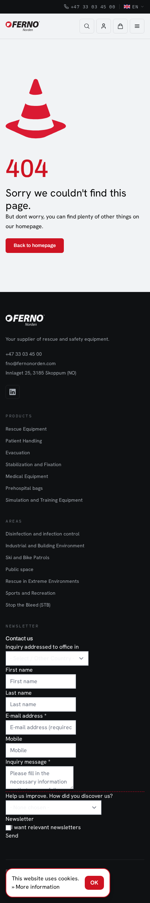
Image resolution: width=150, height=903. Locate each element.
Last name (19, 692)
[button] (120, 26)
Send (12, 835)
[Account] (103, 26)
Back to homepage (35, 245)
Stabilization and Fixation (33, 464)
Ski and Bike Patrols (28, 557)
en (135, 6)
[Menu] (137, 26)
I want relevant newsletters (46, 827)
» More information (36, 886)
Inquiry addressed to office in (42, 646)
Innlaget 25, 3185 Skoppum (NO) (41, 373)
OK (94, 882)
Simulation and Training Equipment (44, 500)
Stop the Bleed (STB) (28, 605)
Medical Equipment (27, 476)
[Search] (87, 26)
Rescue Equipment (26, 429)
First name (19, 669)
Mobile (14, 738)
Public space (19, 569)
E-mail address (26, 715)
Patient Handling (24, 441)
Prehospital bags (24, 488)
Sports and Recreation (30, 593)
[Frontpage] (23, 26)
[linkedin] (13, 392)
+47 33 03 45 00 (93, 6)
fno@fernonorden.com (31, 363)
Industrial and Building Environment (45, 545)
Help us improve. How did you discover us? (59, 796)
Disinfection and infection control (43, 534)
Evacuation (18, 452)
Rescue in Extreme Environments (42, 581)
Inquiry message (28, 761)
